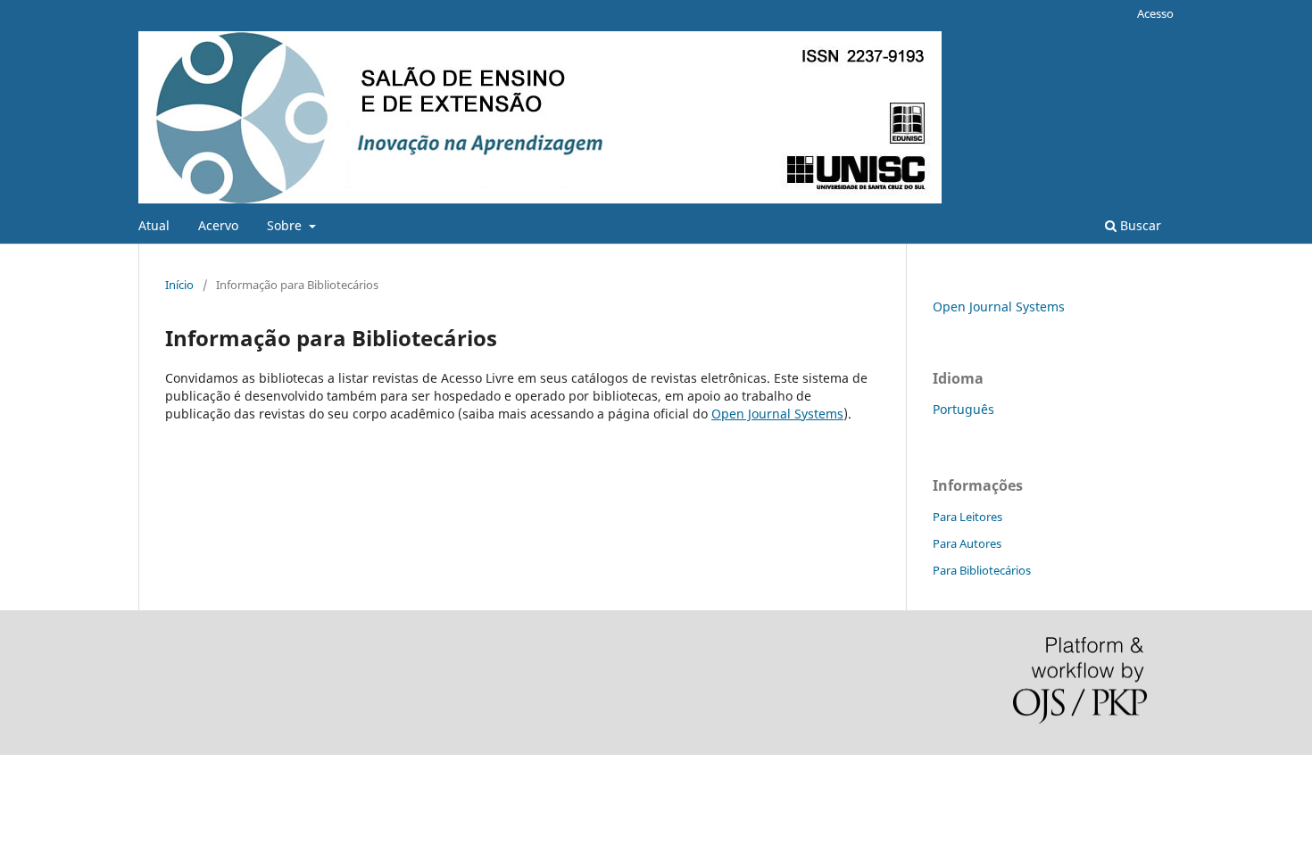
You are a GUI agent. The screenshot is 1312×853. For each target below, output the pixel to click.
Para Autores (967, 543)
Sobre (286, 225)
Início (179, 285)
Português (963, 409)
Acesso (1155, 13)
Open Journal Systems (777, 413)
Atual (154, 225)
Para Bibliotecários (982, 570)
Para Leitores (967, 517)
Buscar (1139, 225)
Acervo (218, 225)
